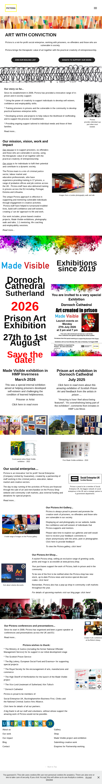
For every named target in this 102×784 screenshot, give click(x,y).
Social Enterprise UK (13, 699)
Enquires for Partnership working (69, 746)
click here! (44, 580)
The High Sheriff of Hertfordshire (20, 677)
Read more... (9, 500)
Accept (88, 777)
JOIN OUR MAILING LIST (25, 60)
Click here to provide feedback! (60, 542)
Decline (49, 780)
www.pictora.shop (71, 562)
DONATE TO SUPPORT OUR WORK (76, 60)
